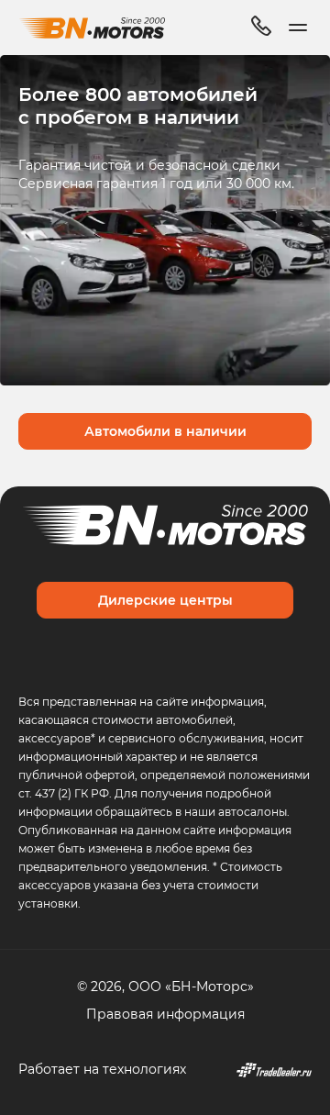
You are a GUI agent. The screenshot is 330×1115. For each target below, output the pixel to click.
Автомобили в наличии (165, 431)
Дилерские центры (165, 599)
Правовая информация (165, 1013)
